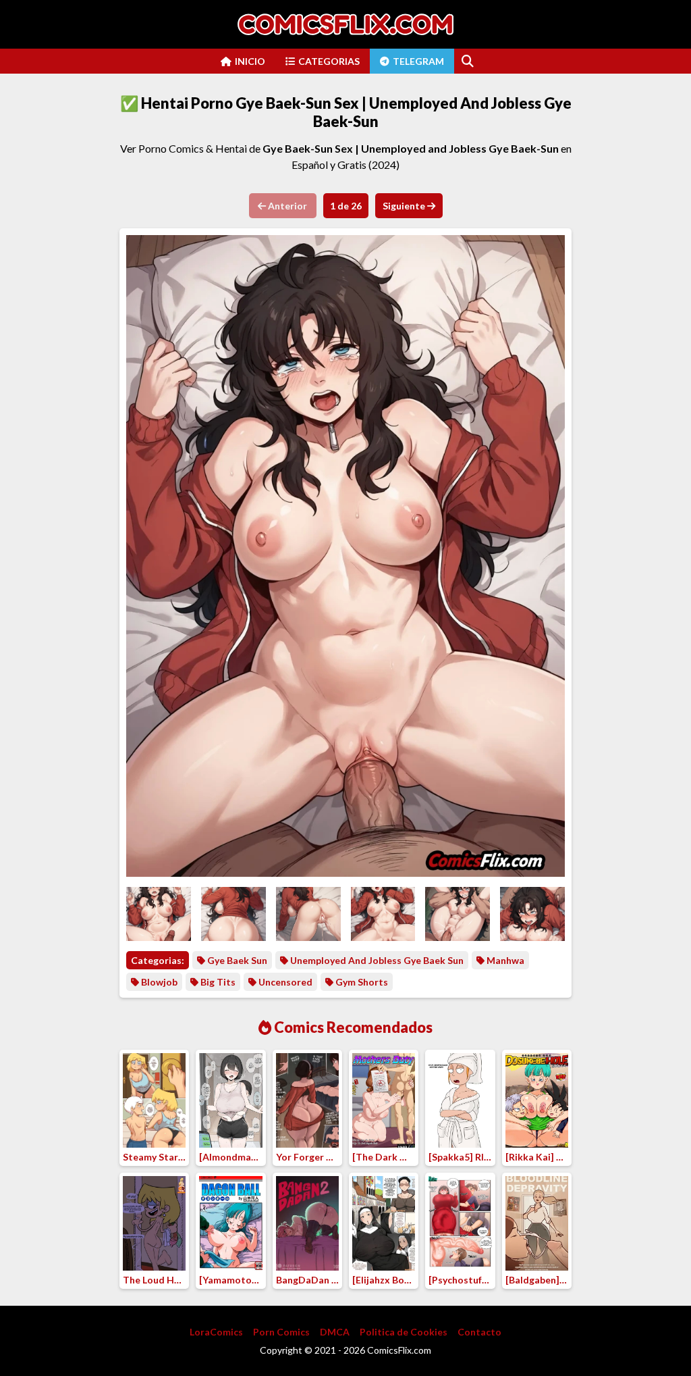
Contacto (479, 1331)
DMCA (335, 1331)
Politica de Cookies (403, 1331)
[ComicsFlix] (345, 24)
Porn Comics (281, 1331)
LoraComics (216, 1331)
